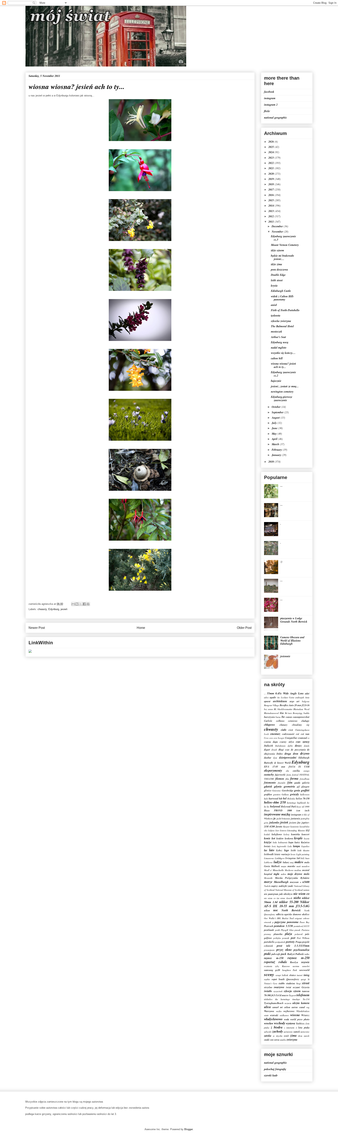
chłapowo (269, 725)
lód (298, 858)
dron (295, 754)
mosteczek (276, 331)
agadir (273, 697)
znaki (267, 1039)
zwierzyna (292, 1040)
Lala (290, 846)
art (298, 701)
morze (268, 881)
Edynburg (53, 609)
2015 (271, 200)
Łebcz (279, 850)
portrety (290, 942)
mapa (283, 866)
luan (307, 858)
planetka (278, 934)
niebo (297, 897)
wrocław (268, 1023)
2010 (271, 462)
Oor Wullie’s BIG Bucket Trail (279, 918)
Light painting (302, 854)
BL (275, 709)
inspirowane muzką (277, 814)
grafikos (268, 794)
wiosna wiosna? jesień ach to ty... (283, 365)
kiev (277, 830)
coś (297, 734)
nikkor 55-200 (288, 902)
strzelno (268, 987)
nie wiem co (301, 893)
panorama (292, 922)
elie (287, 770)
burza (278, 717)
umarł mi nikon (281, 1007)
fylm (289, 783)
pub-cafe (275, 954)
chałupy (305, 721)
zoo (271, 1039)
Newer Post (37, 627)
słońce (292, 975)
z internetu (289, 1027)
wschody (279, 1023)
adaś (307, 693)
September (278, 412)
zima (293, 1035)
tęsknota (275, 315)
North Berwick (291, 910)
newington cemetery (282, 392)
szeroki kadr (271, 1075)
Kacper (286, 826)
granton (276, 794)
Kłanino (301, 830)
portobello (269, 942)
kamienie (294, 826)
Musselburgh (281, 882)
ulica (267, 1007)
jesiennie (285, 656)
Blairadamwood (271, 713)
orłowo (306, 918)
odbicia (279, 914)
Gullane (285, 794)
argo (292, 701)
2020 (271, 174)
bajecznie (276, 381)
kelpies (271, 830)
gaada (297, 782)
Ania (307, 697)
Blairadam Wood (301, 709)
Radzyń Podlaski (295, 954)
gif (298, 786)
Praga (299, 942)
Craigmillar (291, 738)
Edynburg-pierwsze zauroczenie (281, 398)
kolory (286, 834)
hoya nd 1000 (303, 806)
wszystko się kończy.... (283, 353)
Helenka (291, 798)
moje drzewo (295, 874)
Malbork (275, 866)
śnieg (306, 975)
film (287, 778)
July (274, 423)
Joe (299, 822)
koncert (305, 834)
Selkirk (285, 975)
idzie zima (276, 264)
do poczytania (298, 749)
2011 (271, 222)
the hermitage (282, 999)
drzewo (304, 753)
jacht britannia (283, 818)
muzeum (294, 882)
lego (286, 850)
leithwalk (269, 854)
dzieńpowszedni (287, 757)
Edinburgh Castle (281, 291)
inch (307, 810)
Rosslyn (294, 962)
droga (288, 754)
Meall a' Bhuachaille (274, 870)
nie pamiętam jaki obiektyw (278, 894)
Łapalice (305, 846)
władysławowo (273, 1019)
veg (307, 1007)
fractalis (281, 782)
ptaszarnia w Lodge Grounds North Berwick (293, 620)
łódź (302, 858)
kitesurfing (292, 830)
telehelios (268, 999)
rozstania (268, 966)
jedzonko (274, 822)
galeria (305, 782)
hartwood (273, 798)
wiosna (295, 1015)
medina (297, 870)
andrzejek (299, 697)
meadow (305, 866)
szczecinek (278, 991)
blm (282, 713)
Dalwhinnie (280, 745)
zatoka (267, 1036)
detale (306, 745)
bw (283, 717)
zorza (276, 1039)
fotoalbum (304, 778)
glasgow (305, 786)
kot (273, 838)
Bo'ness (288, 713)
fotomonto (270, 783)
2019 (271, 179)
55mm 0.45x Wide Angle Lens (285, 693)
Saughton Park (289, 970)
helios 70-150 (302, 798)
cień (291, 730)
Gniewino (276, 790)
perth (277, 930)
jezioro (292, 822)
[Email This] (73, 604)
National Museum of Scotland (289, 890)
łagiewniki (281, 846)
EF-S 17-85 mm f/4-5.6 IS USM (286, 766)
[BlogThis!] (77, 604)
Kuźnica (305, 842)
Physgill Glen (287, 930)
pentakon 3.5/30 (283, 926)
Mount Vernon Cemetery (285, 245)
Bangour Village (271, 705)
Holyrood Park (288, 806)
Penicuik (268, 926)
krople (298, 838)
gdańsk (268, 786)
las (265, 850)
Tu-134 (306, 999)
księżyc (268, 842)
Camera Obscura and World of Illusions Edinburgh (292, 640)
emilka (296, 770)
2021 (271, 168)
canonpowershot (301, 717)
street (305, 983)
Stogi (298, 983)
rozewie (305, 962)
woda (286, 1019)
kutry (297, 842)
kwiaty (267, 846)
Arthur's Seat (278, 337)
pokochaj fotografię (275, 1069)
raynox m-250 (298, 957)
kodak (267, 834)
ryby (277, 966)
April (275, 439)
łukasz (286, 862)
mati (299, 866)
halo (266, 798)
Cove (266, 738)
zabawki (267, 1031)
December (278, 226)
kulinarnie (283, 842)
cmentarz (275, 734)
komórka (295, 834)
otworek (267, 922)
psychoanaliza (301, 950)
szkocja (288, 991)
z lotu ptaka (302, 1027)
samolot (305, 966)
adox (266, 697)
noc (275, 910)
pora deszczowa (279, 269)
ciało (283, 730)
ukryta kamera (300, 1003)
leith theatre (303, 850)
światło (268, 991)
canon (289, 717)
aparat (267, 701)
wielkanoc (284, 1015)
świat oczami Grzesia (297, 987)
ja (274, 818)
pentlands (269, 930)
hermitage (291, 802)
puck (283, 954)
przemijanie (269, 950)
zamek (296, 1031)
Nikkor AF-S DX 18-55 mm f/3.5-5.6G (286, 904)
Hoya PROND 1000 (278, 810)
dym (275, 757)
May (274, 434)
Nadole (267, 886)
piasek (297, 930)
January (277, 455)
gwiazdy (294, 794)
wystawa (290, 1023)
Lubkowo (268, 862)
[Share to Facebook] (84, 604)
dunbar (267, 757)
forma (294, 778)
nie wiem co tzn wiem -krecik (278, 898)
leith (293, 850)
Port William (303, 938)
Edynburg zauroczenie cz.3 (283, 238)
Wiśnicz (305, 1015)
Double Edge (278, 275)
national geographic (275, 118)
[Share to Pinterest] (88, 604)
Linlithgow (280, 858)
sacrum (296, 966)
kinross (283, 830)
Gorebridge (287, 790)
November (278, 232)
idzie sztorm (277, 250)
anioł (274, 305)
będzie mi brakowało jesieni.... (282, 257)
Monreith (268, 878)
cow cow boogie (276, 738)
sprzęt (303, 979)
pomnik (285, 938)
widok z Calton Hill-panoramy (282, 298)
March (276, 444)
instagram (269, 98)
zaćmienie (288, 1031)
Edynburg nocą (279, 342)
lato (271, 850)
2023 (271, 158)
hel (285, 798)
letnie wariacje (282, 854)
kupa (291, 842)
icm (298, 810)
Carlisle (268, 721)
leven (293, 854)
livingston (290, 858)
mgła (276, 874)
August (276, 418)
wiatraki (274, 1015)
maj (292, 862)
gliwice (267, 790)
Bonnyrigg (297, 713)
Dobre (280, 753)
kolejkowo (277, 834)
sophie (267, 979)
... (281, 486)
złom (300, 1035)
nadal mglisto (278, 348)
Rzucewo (286, 966)
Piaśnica (305, 930)
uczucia (288, 1003)
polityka (277, 938)
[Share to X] (81, 604)
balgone (305, 701)
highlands (301, 802)
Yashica (300, 1023)
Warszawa (269, 1011)
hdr (280, 798)
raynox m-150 (273, 958)
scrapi (278, 975)
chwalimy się (300, 724)
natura (306, 890)
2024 (271, 152)
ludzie (278, 862)
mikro (283, 874)
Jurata (279, 826)
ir (302, 814)
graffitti (305, 790)
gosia (297, 790)
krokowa (289, 838)
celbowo (280, 721)
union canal (298, 1007)
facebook (269, 92)
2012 (271, 216)
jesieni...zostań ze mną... (285, 386)
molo (306, 874)
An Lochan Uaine (285, 697)
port (293, 938)
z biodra (277, 1027)
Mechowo (289, 870)
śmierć (300, 975)
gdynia (278, 786)
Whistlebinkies (302, 1011)
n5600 (305, 882)
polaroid (299, 934)
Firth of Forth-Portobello (285, 310)
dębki (290, 745)
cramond (302, 738)
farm (289, 774)
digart (267, 749)
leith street (277, 280)
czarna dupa (271, 741)
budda (306, 713)
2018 (271, 184)
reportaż (269, 962)
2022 (271, 163)
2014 (271, 206)
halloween (304, 794)
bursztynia (269, 717)
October (276, 407)
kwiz (274, 846)
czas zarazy (302, 742)
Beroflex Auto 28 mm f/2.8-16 (294, 705)
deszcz (298, 746)
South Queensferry (289, 979)
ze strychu (277, 1035)
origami (298, 918)
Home (141, 627)
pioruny (267, 934)
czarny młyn (287, 741)
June (275, 428)
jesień (64, 609)
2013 (271, 211)
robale (283, 962)
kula (275, 842)
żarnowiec (304, 1031)
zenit (286, 1035)
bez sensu (268, 709)
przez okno (284, 949)
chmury (284, 724)
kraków (280, 838)
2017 (271, 189)
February (277, 450)
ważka (279, 1011)
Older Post (244, 627)
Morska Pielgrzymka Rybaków (292, 878)
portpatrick (280, 942)
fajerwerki (280, 774)
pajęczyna (280, 922)
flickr (267, 111)
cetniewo (292, 721)
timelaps (296, 999)
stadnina (290, 983)
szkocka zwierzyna (281, 321)
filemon (279, 779)
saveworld (304, 970)
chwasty (42, 609)
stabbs (282, 983)
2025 (271, 147)
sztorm (297, 991)
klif (307, 830)
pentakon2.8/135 (301, 926)
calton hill (277, 358)
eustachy (269, 775)
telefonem (303, 995)
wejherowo (288, 1011)
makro (299, 862)
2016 (271, 195)
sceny (269, 974)
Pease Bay (304, 922)
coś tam (305, 734)
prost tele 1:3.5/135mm (293, 946)
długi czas (284, 749)
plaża (288, 933)
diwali (274, 749)
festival (295, 774)
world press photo (299, 1019)
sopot (274, 979)
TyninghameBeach (273, 1003)
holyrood (275, 806)
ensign (306, 770)
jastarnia (295, 818)
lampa (296, 846)
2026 (271, 142)
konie (267, 838)
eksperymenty (273, 770)
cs (308, 738)
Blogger (188, 1129)
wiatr (266, 1015)
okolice (305, 914)
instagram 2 (271, 105)
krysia (274, 286)
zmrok (306, 1035)
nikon (267, 910)
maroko (291, 866)
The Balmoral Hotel (282, 326)
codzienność (288, 734)
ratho (307, 954)
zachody (277, 1031)
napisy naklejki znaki (282, 886)
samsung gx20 (272, 970)
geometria (289, 786)
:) (281, 562)
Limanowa (269, 858)
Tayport (292, 995)
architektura (280, 701)
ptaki (267, 953)
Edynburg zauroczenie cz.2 (283, 374)
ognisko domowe (292, 914)
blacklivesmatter (285, 709)
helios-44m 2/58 (275, 802)
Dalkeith (268, 745)
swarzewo (279, 987)
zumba (283, 1039)
